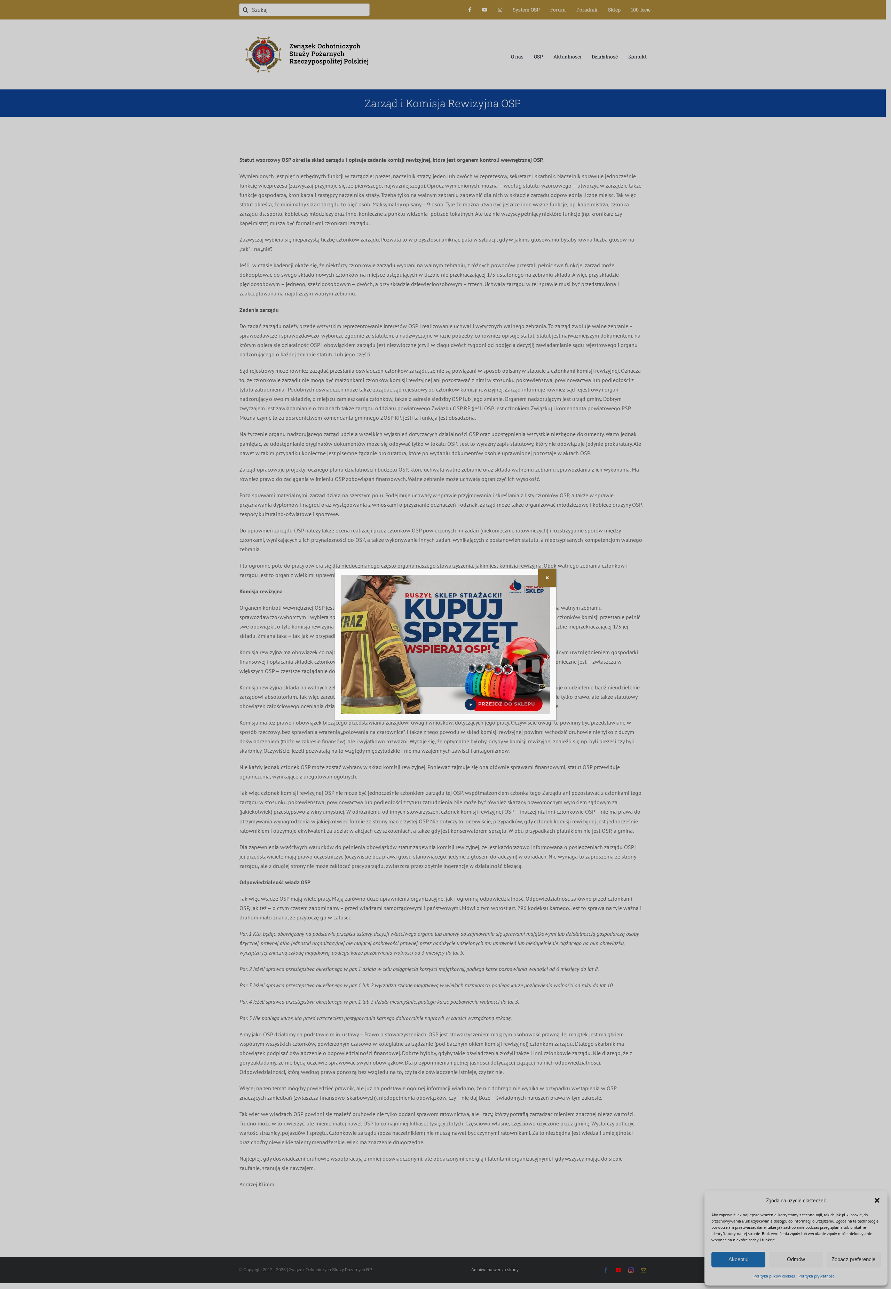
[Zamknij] (547, 578)
